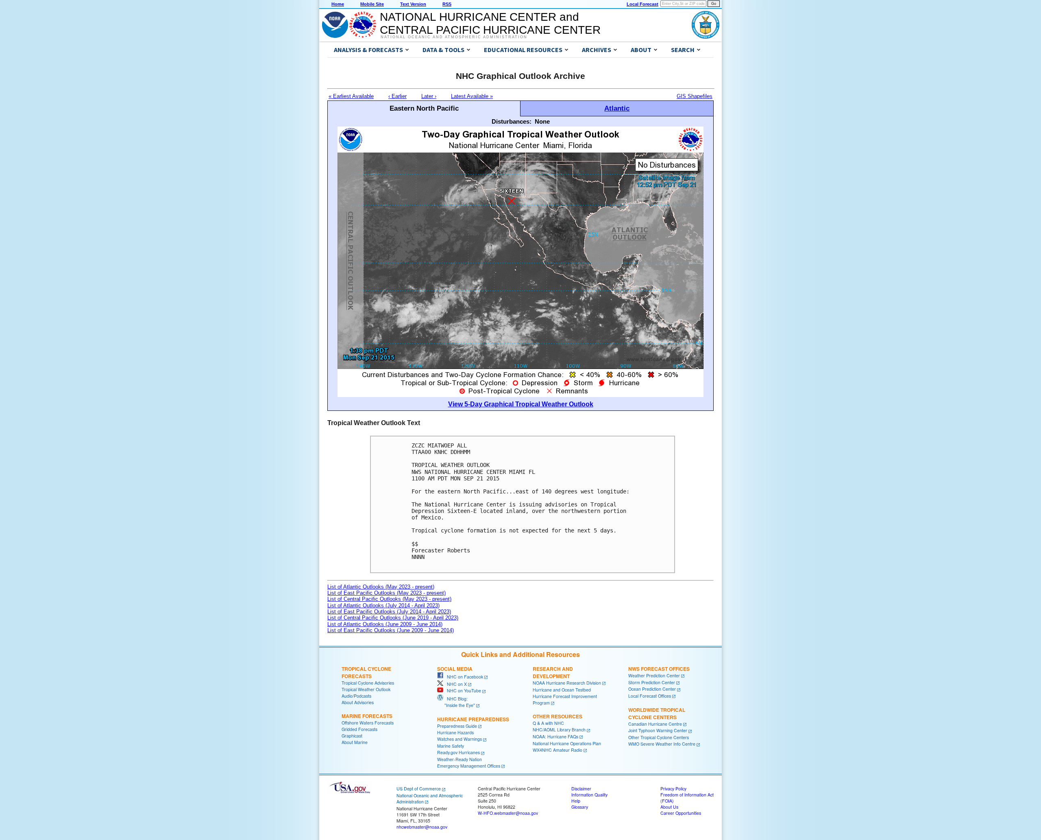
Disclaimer (581, 788)
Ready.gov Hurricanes (458, 752)
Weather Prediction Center (654, 675)
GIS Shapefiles (694, 96)
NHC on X (455, 684)
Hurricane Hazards (455, 732)
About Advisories (358, 702)
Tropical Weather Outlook (366, 689)
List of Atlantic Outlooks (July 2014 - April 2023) (383, 605)
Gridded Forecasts (359, 729)
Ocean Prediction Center (652, 689)
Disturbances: (511, 121)
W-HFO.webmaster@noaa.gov (508, 813)
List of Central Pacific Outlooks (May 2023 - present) (389, 599)
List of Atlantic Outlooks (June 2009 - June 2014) (384, 624)
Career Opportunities (680, 813)
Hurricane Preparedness (473, 719)
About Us (669, 807)
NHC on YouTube (462, 690)
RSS (446, 4)
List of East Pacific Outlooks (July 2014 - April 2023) (389, 612)
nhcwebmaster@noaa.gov (421, 827)
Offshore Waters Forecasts (368, 723)
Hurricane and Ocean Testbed (562, 690)
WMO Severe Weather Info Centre (661, 744)
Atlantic (616, 108)
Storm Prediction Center (651, 682)
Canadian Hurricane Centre (655, 724)
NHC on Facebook (463, 677)
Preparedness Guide (457, 726)
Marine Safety (450, 746)
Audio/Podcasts (356, 696)
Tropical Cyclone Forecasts (366, 672)
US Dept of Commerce (418, 788)
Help (575, 801)
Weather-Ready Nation (459, 759)
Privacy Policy (673, 788)
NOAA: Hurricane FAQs (555, 736)
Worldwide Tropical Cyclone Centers (656, 713)
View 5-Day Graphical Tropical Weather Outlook (520, 404)
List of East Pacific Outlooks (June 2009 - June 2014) (390, 630)
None (542, 121)
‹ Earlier (397, 96)
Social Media (455, 668)
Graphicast (352, 736)
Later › (428, 96)
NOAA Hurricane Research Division (567, 683)
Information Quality (589, 795)
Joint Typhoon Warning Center (657, 730)
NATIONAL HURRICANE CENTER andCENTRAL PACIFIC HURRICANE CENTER (490, 23)
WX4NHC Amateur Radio (557, 750)
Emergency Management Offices (468, 766)
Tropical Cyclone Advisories (368, 683)
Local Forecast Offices (649, 696)
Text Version (413, 4)
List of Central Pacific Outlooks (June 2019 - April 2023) (392, 618)
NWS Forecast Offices (659, 668)
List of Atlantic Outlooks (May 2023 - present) (380, 587)
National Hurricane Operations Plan (567, 743)
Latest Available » (472, 96)
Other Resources (557, 716)
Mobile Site (372, 4)
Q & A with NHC (548, 723)
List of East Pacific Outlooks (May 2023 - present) (386, 593)
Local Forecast (642, 4)
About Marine (355, 742)
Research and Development (553, 672)
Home (337, 4)
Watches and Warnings (459, 739)
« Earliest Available (351, 96)
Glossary (579, 807)
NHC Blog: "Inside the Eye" (456, 702)
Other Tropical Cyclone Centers (658, 737)
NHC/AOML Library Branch (559, 730)
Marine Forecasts (367, 716)
